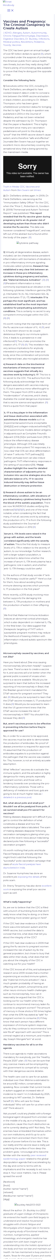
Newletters (27, 42)
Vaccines (16, 45)
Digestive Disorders (13, 39)
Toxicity (7, 45)
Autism (26, 33)
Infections (44, 39)
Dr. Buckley (31, 39)
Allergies (17, 33)
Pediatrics (39, 42)
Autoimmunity (39, 33)
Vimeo (37, 190)
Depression (42, 36)
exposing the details (28, 877)
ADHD (8, 33)
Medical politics (11, 42)
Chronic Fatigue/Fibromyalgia (19, 36)
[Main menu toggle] (10, 10)
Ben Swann (23, 190)
